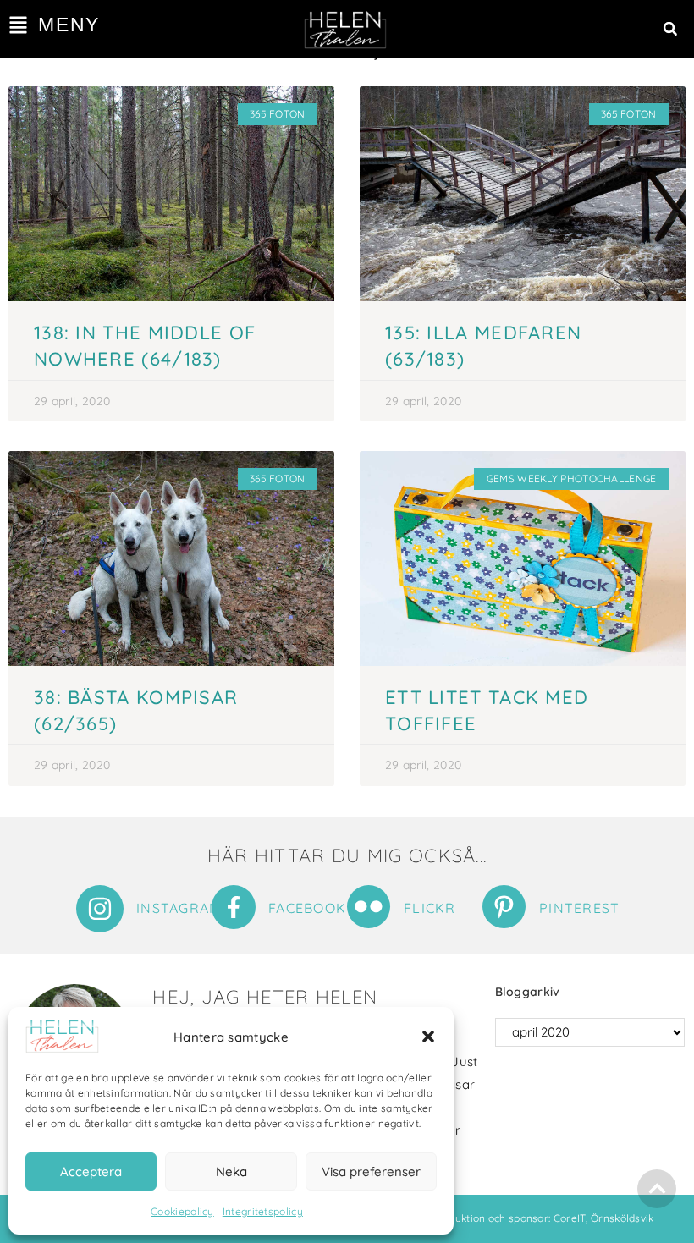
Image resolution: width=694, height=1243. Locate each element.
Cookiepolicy (182, 1211)
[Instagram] (100, 908)
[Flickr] (368, 906)
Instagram (179, 907)
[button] (428, 1036)
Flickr (430, 907)
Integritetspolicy (263, 1211)
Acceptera (91, 1171)
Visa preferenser (371, 1171)
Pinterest (579, 907)
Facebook (307, 907)
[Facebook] (234, 907)
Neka (231, 1171)
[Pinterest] (504, 906)
